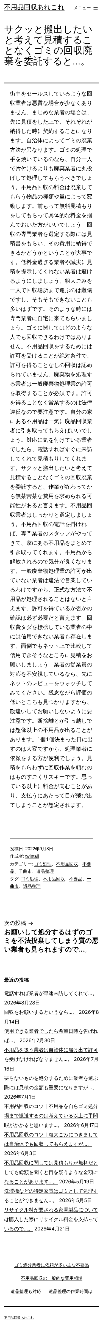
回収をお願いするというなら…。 (40, 1012)
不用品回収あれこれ (34, 7)
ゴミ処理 (43, 864)
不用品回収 (67, 864)
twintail (32, 856)
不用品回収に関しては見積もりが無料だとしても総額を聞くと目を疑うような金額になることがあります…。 (51, 1172)
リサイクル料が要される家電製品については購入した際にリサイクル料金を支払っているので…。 (51, 1219)
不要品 (75, 878)
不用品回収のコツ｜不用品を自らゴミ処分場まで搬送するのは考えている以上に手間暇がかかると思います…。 (51, 1115)
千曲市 (25, 871)
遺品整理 (45, 871)
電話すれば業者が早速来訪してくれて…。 (50, 993)
